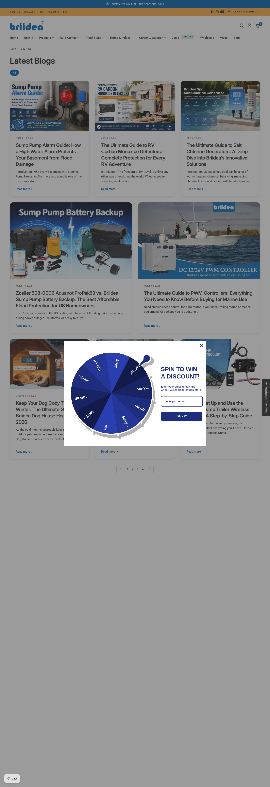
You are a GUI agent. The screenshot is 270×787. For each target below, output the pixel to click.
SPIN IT (182, 416)
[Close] (201, 345)
